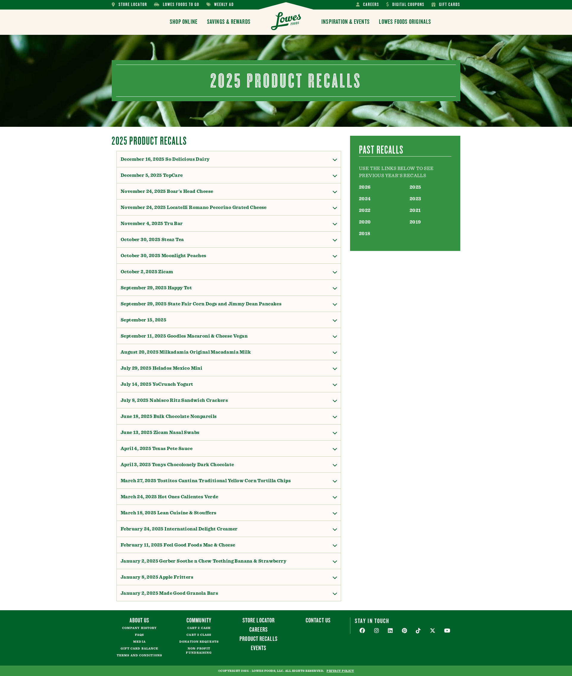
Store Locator (129, 4)
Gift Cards (445, 4)
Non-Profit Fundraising (199, 650)
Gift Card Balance (139, 648)
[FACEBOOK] (362, 631)
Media (139, 641)
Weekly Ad (220, 4)
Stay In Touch (372, 620)
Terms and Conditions (139, 655)
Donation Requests (199, 641)
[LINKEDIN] (390, 631)
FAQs (139, 634)
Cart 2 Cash (199, 628)
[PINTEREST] (404, 631)
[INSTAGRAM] (376, 631)
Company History (139, 628)
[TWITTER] (433, 631)
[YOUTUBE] (447, 631)
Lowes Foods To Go (176, 4)
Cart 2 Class (198, 634)
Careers (367, 4)
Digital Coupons (405, 4)
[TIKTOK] (418, 631)
